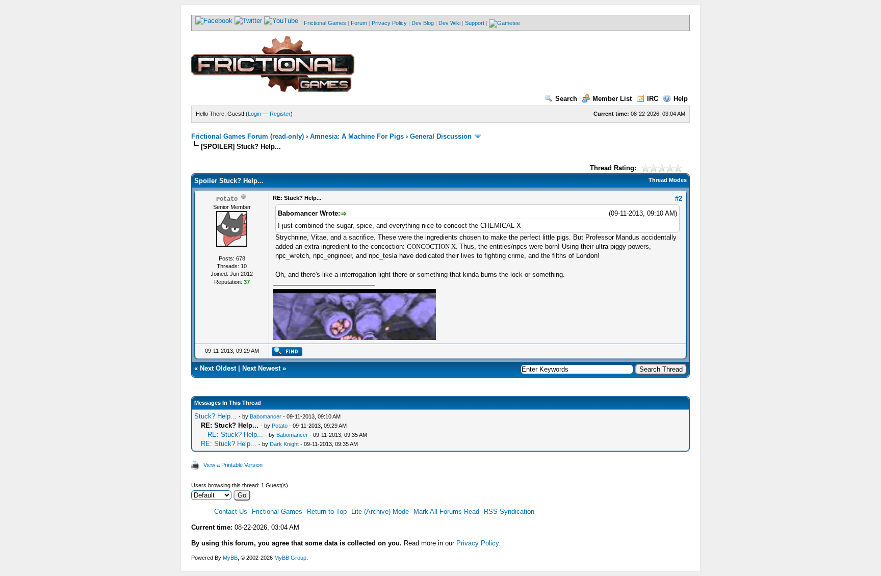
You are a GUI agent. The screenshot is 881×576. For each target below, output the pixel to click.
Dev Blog (422, 23)
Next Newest (261, 368)
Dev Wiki (449, 23)
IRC (652, 98)
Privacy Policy (389, 23)
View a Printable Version (233, 465)
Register (280, 114)
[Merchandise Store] (504, 23)
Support (474, 23)
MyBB (230, 558)
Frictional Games (325, 23)
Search (566, 98)
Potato (280, 426)
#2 (678, 198)
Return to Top (327, 511)
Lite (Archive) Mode (380, 511)
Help (680, 98)
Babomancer (265, 416)
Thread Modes (668, 180)
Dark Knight (284, 444)
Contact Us (230, 511)
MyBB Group (290, 558)
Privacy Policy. (478, 543)
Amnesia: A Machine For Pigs (357, 136)
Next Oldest (218, 368)
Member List (612, 98)
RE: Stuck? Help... (235, 434)
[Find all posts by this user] (286, 354)
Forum (359, 23)
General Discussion (441, 136)
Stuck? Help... (215, 416)
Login (254, 114)
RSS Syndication (509, 511)
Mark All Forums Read (446, 511)
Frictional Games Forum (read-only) (247, 136)
